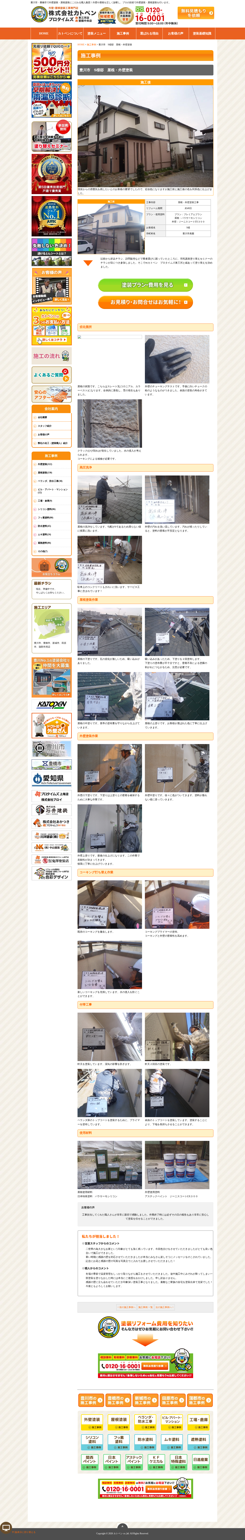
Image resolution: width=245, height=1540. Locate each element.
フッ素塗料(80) (45, 517)
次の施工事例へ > (165, 1307)
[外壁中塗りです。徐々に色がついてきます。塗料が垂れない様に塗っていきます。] (177, 768)
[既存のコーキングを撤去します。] (110, 904)
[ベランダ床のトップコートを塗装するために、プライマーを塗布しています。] (110, 1093)
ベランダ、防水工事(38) (50, 481)
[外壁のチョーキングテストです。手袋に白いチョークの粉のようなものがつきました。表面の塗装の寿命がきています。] (177, 359)
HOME (44, 33)
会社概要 (42, 417)
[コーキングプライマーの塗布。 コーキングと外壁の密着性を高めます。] (177, 904)
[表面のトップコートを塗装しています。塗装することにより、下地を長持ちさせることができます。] (177, 1093)
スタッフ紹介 (45, 426)
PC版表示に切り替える (24, 1532)
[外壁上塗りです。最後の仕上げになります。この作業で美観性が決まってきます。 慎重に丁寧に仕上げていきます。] (110, 828)
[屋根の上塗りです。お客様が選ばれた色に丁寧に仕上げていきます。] (177, 696)
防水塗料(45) (44, 526)
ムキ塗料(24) (44, 534)
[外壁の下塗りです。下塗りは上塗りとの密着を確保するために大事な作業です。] (110, 768)
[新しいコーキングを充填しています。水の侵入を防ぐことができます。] (110, 965)
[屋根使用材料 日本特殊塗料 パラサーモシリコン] (110, 1165)
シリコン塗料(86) (47, 509)
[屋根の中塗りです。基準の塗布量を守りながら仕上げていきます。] (110, 696)
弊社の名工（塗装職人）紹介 (53, 443)
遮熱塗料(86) (44, 543)
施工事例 (123, 33)
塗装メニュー (96, 33)
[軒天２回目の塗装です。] (177, 1037)
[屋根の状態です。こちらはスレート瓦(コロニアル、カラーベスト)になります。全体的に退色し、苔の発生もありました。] (110, 359)
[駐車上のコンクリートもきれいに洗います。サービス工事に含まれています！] (110, 560)
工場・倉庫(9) (45, 500)
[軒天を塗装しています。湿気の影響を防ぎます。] (110, 1037)
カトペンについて (70, 33)
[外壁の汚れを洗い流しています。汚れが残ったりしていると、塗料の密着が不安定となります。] (177, 499)
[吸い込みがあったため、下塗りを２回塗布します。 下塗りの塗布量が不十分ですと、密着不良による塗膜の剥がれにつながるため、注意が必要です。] (177, 632)
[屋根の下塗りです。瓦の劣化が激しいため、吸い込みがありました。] (110, 632)
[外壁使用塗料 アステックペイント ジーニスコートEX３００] (177, 1165)
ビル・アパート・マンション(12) (53, 491)
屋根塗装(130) (45, 472)
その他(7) (42, 551)
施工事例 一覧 (145, 1307)
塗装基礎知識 (202, 33)
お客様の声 (175, 33)
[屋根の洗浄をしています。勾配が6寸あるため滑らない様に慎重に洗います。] (110, 499)
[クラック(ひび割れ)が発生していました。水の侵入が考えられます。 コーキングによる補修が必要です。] (110, 423)
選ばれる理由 (149, 33)
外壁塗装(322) (45, 464)
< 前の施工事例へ (127, 1307)
